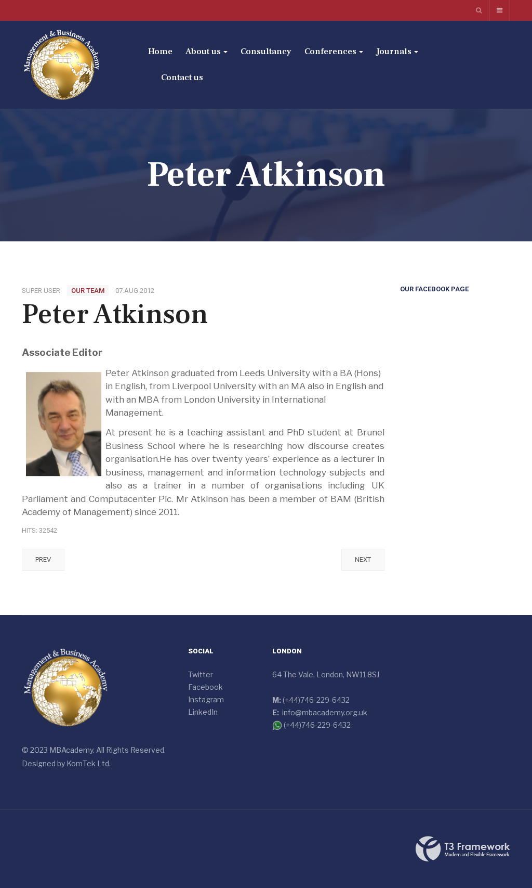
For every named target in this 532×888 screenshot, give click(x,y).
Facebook (205, 687)
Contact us (182, 77)
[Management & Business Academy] (61, 65)
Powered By (463, 849)
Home (160, 51)
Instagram (206, 699)
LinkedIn (203, 711)
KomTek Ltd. (88, 763)
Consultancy (266, 51)
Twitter (200, 674)
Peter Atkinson (115, 314)
